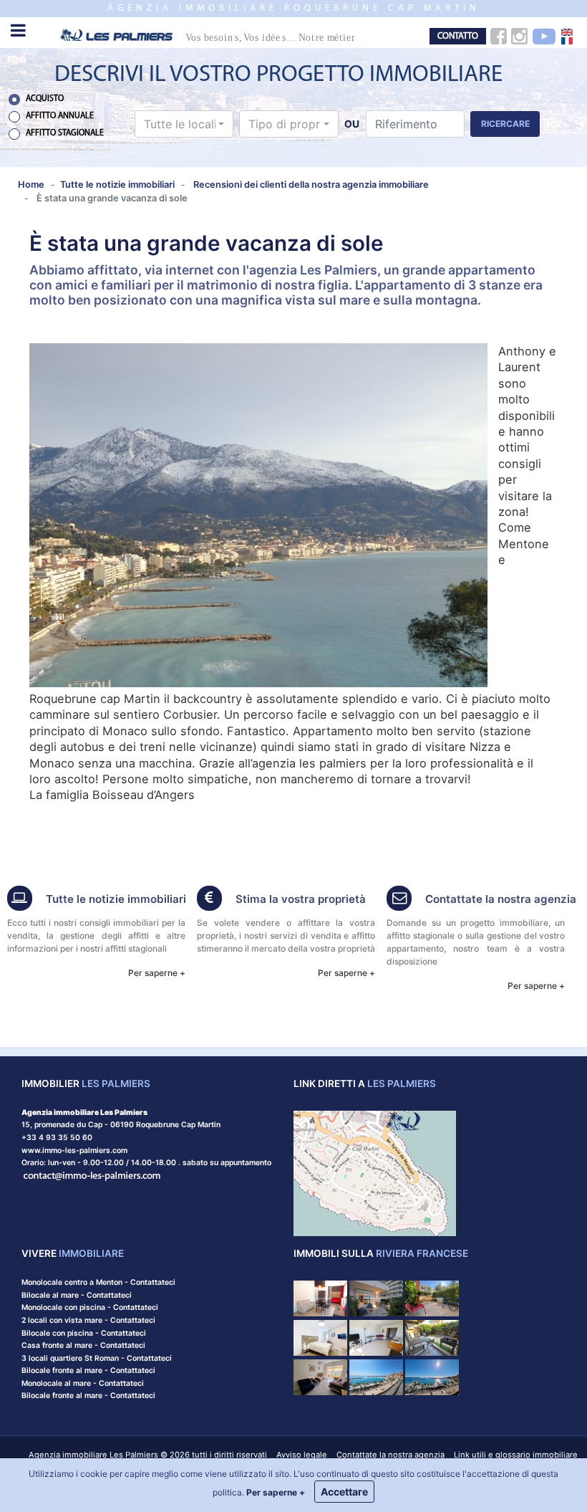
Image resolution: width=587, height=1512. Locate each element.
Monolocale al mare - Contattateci (82, 1383)
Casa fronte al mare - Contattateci (83, 1345)
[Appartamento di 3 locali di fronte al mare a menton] (376, 1297)
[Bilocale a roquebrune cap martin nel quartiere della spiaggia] (320, 1376)
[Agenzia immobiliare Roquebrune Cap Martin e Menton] (219, 34)
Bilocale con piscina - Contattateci (83, 1333)
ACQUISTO (45, 99)
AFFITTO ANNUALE (60, 116)
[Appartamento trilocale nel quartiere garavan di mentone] (376, 1376)
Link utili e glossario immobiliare (516, 1455)
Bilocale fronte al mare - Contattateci (88, 1370)
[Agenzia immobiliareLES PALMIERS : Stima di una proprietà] (209, 899)
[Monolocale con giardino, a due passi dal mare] (432, 1297)
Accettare (344, 1491)
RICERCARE (505, 123)
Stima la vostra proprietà (301, 899)
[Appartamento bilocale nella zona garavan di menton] (432, 1376)
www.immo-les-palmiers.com (74, 1150)
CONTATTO (457, 36)
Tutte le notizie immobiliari (116, 899)
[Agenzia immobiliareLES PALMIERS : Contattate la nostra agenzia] (399, 899)
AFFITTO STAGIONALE (65, 133)
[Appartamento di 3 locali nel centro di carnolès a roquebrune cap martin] (376, 1336)
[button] (184, 124)
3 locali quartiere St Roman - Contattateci (96, 1358)
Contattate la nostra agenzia (500, 899)
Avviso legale (301, 1455)
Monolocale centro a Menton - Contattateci (98, 1282)
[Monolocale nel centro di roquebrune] (432, 1336)
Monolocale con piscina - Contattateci (89, 1307)
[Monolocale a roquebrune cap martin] (320, 1297)
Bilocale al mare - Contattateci (76, 1295)
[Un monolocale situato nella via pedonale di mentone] (320, 1336)
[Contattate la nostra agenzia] (92, 1175)
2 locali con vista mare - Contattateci (88, 1320)
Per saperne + (156, 972)
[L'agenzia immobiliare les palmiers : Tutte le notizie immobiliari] (19, 899)
